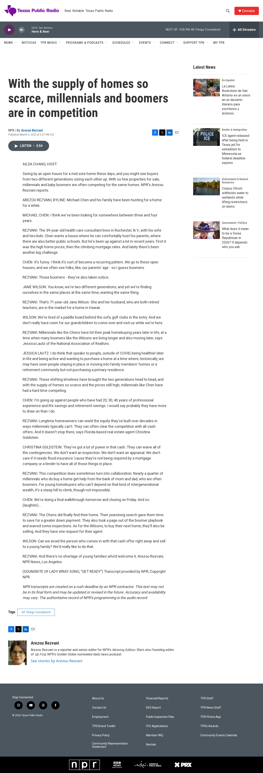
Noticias (29, 42)
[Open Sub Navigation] (16, 42)
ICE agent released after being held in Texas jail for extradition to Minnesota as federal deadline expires (235, 149)
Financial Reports (157, 698)
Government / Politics (234, 222)
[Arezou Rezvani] (17, 652)
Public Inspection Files (160, 716)
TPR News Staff (210, 707)
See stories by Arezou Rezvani (56, 660)
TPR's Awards (209, 726)
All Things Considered (36, 612)
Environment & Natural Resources (235, 180)
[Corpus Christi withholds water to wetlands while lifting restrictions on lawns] (206, 186)
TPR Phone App (210, 716)
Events (145, 42)
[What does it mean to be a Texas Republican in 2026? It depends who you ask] (206, 230)
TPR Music (48, 42)
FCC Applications (157, 726)
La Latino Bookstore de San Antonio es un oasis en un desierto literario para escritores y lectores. (236, 99)
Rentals (151, 744)
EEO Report (153, 707)
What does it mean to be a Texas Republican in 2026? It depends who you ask (235, 238)
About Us (98, 698)
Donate (248, 11)
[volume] (21, 29)
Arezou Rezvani (32, 130)
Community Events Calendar (218, 735)
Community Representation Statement (110, 745)
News (8, 42)
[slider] (28, 29)
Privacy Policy (101, 735)
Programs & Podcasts (85, 42)
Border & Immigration (234, 129)
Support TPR (193, 42)
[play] (9, 29)
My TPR (219, 42)
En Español (228, 80)
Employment (100, 716)
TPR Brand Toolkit (103, 726)
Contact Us (99, 707)
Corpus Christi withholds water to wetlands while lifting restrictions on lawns (235, 197)
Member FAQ (154, 735)
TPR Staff (206, 698)
